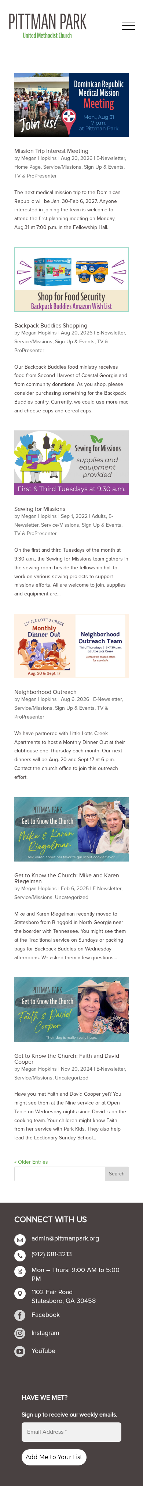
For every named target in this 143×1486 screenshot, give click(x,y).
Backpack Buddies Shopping (50, 325)
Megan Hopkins (39, 158)
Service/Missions (62, 167)
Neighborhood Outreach (45, 692)
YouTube (43, 1351)
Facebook (46, 1315)
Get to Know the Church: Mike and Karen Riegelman (66, 878)
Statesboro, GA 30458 (64, 1301)
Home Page (27, 167)
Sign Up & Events (104, 167)
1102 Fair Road (52, 1292)
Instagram (45, 1333)
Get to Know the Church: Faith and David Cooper (66, 1059)
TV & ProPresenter (35, 176)
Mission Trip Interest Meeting (51, 151)
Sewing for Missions (39, 509)
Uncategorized (71, 897)
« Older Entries (31, 1162)
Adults (99, 516)
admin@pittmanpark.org (65, 1238)
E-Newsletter (110, 158)
